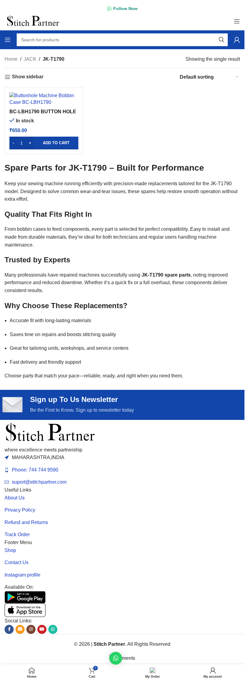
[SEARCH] (221, 39)
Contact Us (17, 562)
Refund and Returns (26, 522)
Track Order (17, 534)
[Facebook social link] (9, 629)
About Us (15, 497)
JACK (30, 59)
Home (11, 59)
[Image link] (50, 432)
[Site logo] (33, 20)
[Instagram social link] (31, 629)
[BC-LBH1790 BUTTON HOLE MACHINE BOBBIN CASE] (43, 99)
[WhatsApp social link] (52, 629)
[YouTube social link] (41, 629)
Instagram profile (22, 574)
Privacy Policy (20, 509)
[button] (43, 143)
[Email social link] (20, 629)
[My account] (237, 40)
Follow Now (125, 8)
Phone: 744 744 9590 (35, 469)
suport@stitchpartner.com (39, 482)
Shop (10, 550)
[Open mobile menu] (237, 21)
